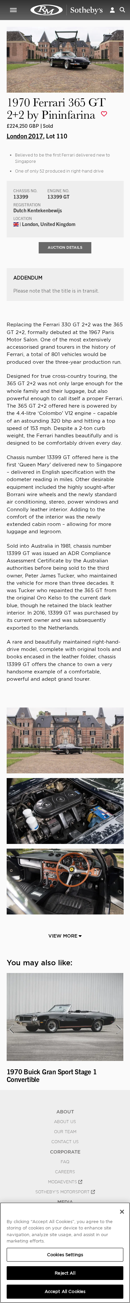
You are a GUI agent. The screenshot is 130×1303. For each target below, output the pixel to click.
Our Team (65, 1131)
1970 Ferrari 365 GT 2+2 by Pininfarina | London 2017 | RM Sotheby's (66, 10)
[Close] (122, 1211)
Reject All (65, 1273)
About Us (65, 1121)
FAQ (65, 1162)
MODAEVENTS (63, 1182)
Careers (65, 1172)
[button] (112, 10)
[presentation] (11, 1029)
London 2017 (25, 136)
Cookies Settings (65, 1254)
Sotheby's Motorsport (63, 1192)
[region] (65, 1252)
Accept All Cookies (65, 1291)
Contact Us (65, 1141)
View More (63, 936)
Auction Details (65, 247)
